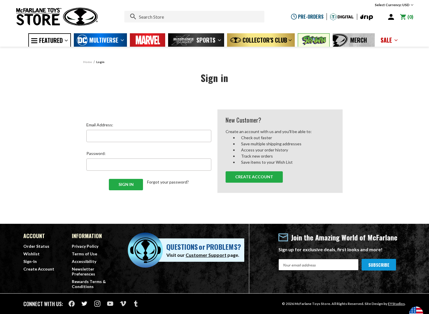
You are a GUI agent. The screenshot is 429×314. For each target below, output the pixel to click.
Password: (96, 153)
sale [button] (386, 40)
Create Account (254, 176)
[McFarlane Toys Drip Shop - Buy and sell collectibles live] (366, 17)
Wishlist (31, 253)
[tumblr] (136, 304)
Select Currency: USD (392, 5)
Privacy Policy (85, 246)
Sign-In (30, 261)
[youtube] (110, 304)
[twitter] (84, 304)
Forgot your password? (168, 181)
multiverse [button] (103, 40)
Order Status (36, 246)
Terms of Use (84, 253)
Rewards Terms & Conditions (89, 284)
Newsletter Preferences (83, 271)
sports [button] (205, 40)
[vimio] (123, 304)
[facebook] (72, 304)
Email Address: (99, 124)
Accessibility (84, 261)
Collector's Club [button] (265, 40)
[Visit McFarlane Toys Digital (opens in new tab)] (342, 16)
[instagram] (97, 304)
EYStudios (396, 303)
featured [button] (51, 40)
